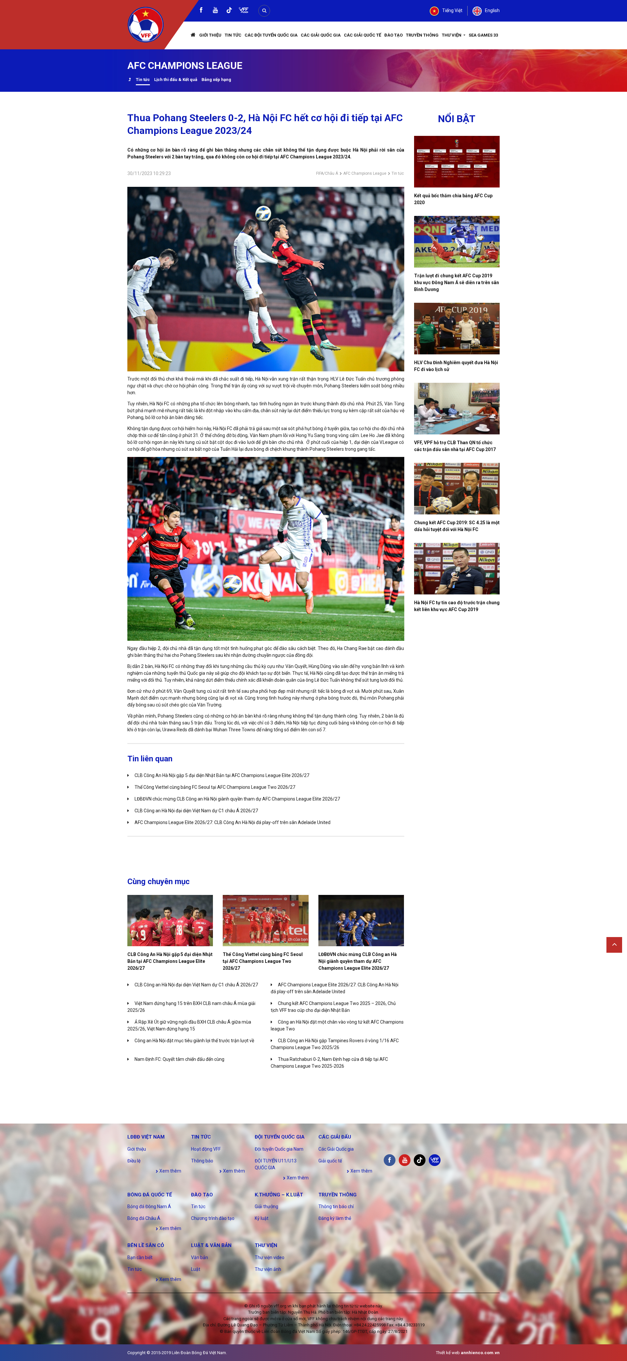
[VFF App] (244, 11)
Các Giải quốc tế (362, 35)
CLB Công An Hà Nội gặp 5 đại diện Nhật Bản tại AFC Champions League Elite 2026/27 (222, 775)
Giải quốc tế (330, 1160)
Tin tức (233, 35)
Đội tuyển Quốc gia (280, 1137)
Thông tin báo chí (336, 1206)
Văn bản (199, 1257)
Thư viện (452, 35)
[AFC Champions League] (129, 80)
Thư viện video (269, 1257)
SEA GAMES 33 (483, 35)
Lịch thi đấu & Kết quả (175, 79)
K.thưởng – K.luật (279, 1195)
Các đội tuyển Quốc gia (271, 35)
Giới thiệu (210, 35)
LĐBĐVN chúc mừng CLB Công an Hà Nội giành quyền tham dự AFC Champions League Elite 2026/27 (237, 799)
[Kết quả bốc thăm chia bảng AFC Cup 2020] (457, 161)
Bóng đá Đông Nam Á (149, 1206)
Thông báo (202, 1160)
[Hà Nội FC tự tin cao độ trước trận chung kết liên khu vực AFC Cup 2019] (457, 568)
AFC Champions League (364, 173)
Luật (195, 1269)
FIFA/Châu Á (327, 173)
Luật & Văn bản (211, 1245)
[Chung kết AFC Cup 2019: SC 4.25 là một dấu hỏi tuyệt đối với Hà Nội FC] (457, 488)
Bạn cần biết (140, 1257)
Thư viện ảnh (268, 1269)
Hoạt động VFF (206, 1149)
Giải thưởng (266, 1206)
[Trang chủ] (193, 35)
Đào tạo (393, 35)
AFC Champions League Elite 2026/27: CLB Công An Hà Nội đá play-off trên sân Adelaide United (232, 822)
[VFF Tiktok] (229, 11)
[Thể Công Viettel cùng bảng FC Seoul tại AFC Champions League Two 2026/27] (265, 920)
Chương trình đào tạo (212, 1218)
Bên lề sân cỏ (145, 1245)
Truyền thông (422, 35)
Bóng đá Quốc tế (149, 1195)
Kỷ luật (261, 1218)
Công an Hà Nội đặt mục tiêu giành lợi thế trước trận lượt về (194, 1040)
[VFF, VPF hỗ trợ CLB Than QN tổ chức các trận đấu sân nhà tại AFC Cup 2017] (457, 408)
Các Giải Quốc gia (321, 35)
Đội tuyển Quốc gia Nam (279, 1149)
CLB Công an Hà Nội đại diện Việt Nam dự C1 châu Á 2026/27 (196, 810)
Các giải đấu (334, 1137)
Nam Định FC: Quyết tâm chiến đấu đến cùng (179, 1059)
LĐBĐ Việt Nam (146, 1137)
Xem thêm (169, 1171)
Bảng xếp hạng (216, 79)
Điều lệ (133, 1160)
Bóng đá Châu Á (143, 1218)
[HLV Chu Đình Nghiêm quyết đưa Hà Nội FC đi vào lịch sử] (457, 328)
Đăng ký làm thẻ (334, 1218)
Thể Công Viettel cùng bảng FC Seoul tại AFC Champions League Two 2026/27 (215, 787)
